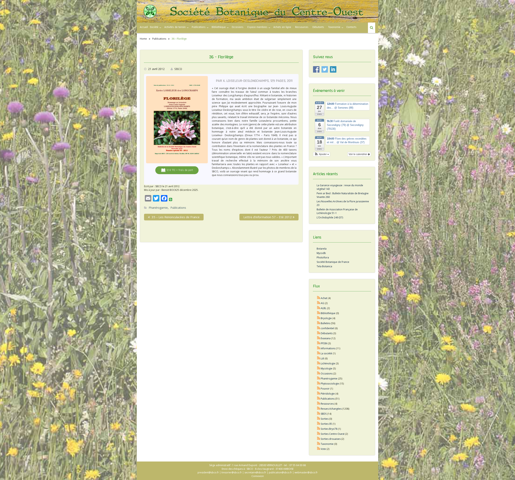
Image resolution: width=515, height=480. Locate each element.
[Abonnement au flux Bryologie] (319, 318)
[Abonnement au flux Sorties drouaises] (319, 439)
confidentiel (327, 328)
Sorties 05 (326, 424)
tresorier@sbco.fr (231, 472)
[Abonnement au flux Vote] (319, 449)
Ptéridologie (328, 393)
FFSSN (324, 343)
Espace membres (257, 27)
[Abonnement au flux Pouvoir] (319, 388)
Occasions (237, 27)
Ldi (322, 358)
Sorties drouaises (331, 439)
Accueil (144, 27)
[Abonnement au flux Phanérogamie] (319, 378)
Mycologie (326, 368)
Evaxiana (326, 338)
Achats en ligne (282, 27)
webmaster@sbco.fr (306, 472)
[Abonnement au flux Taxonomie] (319, 444)
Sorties (325, 418)
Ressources (301, 27)
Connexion (257, 476)
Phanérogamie (158, 208)
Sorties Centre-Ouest (332, 434)
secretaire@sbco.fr (255, 472)
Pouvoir (325, 388)
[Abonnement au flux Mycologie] (319, 368)
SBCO (178, 69)
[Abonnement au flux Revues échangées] (319, 408)
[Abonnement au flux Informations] (319, 348)
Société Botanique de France (333, 262)
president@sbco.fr (208, 472)
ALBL (323, 308)
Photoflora (323, 257)
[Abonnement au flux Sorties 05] (319, 424)
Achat (324, 298)
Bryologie (326, 318)
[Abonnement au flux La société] (319, 353)
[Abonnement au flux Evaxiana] (319, 338)
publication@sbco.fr (280, 472)
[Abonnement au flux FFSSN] (319, 343)
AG (322, 303)
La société (326, 353)
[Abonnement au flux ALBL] (319, 308)
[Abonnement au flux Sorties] (319, 418)
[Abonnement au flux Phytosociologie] (319, 383)
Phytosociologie (330, 383)
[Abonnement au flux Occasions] (319, 373)
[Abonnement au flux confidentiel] (319, 328)
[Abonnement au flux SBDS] (319, 413)
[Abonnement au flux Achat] (319, 298)
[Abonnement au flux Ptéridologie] (319, 393)
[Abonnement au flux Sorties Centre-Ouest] (319, 434)
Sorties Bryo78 (329, 429)
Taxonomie (334, 27)
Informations (328, 348)
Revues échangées (331, 408)
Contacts (351, 27)
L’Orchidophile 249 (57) (330, 217)
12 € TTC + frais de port (179, 170)
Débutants (318, 27)
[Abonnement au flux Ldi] (319, 358)
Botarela (322, 248)
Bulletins (325, 323)
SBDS (324, 413)
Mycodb (321, 253)
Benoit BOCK (169, 190)
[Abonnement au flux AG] (319, 303)
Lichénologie (328, 363)
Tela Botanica (324, 266)
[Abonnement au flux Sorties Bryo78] (319, 429)
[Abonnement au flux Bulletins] (319, 323)
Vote (323, 449)
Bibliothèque (219, 27)
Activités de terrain (175, 27)
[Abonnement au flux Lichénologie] (319, 363)
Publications (178, 208)
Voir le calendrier (358, 154)
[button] (321, 154)
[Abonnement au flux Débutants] (319, 333)
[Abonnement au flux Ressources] (319, 403)
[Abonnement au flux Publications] (319, 398)
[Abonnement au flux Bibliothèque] (319, 313)
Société (154, 27)
